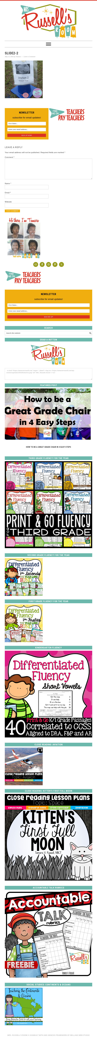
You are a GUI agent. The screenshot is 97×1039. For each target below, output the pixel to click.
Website (8, 202)
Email (8, 193)
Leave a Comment (29, 56)
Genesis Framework (57, 1035)
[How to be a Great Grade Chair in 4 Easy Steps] (48, 439)
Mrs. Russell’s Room (17, 1035)
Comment (9, 157)
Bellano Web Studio (80, 1035)
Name (8, 183)
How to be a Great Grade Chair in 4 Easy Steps (48, 447)
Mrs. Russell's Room (48, 20)
